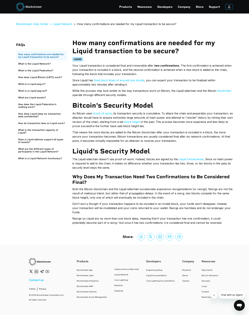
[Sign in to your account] (229, 6)
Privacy (42, 289)
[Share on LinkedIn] (160, 236)
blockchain (224, 90)
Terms (32, 289)
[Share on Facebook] (141, 236)
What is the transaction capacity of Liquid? (38, 131)
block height (132, 122)
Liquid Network (62, 24)
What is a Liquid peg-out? (32, 90)
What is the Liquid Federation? (35, 70)
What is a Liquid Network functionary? (40, 158)
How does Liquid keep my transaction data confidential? (39, 115)
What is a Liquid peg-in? (31, 84)
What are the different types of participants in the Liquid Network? (38, 150)
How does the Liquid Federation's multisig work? (37, 105)
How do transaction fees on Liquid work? (41, 123)
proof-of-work (102, 113)
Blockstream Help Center (32, 24)
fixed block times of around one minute (119, 80)
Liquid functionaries (191, 159)
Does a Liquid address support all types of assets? (40, 140)
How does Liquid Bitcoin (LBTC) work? (40, 77)
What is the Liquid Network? (34, 63)
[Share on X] (150, 236)
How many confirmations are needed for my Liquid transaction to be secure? (41, 55)
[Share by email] (169, 236)
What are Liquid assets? (32, 97)
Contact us (36, 280)
